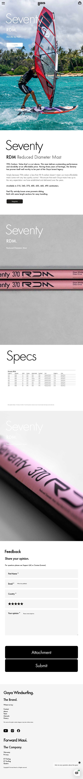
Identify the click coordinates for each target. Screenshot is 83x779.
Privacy (6, 755)
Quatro (6, 763)
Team (5, 714)
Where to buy (8, 705)
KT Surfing (7, 761)
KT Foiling (7, 759)
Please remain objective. (28, 613)
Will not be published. (22, 583)
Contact (6, 709)
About (6, 711)
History (6, 718)
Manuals (6, 716)
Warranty (7, 752)
